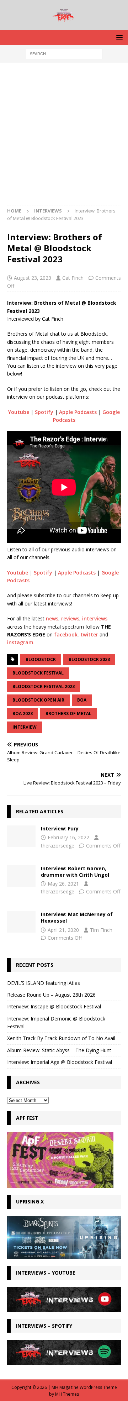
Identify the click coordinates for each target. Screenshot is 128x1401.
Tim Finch (101, 930)
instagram (20, 642)
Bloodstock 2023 (89, 659)
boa (81, 700)
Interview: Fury (60, 828)
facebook (66, 634)
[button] (118, 37)
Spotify (44, 412)
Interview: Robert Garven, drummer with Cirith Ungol (75, 871)
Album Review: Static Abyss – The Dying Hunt (59, 1050)
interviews (94, 618)
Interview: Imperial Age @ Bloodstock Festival (59, 1062)
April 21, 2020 (63, 930)
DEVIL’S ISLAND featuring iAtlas (43, 983)
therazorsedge (57, 845)
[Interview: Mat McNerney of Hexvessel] (21, 922)
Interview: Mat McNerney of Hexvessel (77, 917)
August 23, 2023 (32, 277)
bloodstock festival (38, 673)
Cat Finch (73, 277)
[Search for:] (64, 53)
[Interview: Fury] (21, 836)
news (52, 618)
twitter (89, 634)
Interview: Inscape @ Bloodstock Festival (54, 1006)
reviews (70, 618)
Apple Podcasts (78, 412)
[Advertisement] (64, 137)
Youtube (18, 412)
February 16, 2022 (68, 837)
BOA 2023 (22, 713)
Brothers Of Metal (68, 713)
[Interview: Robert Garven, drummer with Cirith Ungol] (21, 876)
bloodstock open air (38, 700)
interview (24, 727)
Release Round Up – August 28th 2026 (51, 994)
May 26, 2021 (63, 883)
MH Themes (67, 1394)
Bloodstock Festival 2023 (43, 686)
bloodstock (41, 659)
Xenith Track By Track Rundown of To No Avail (61, 1038)
